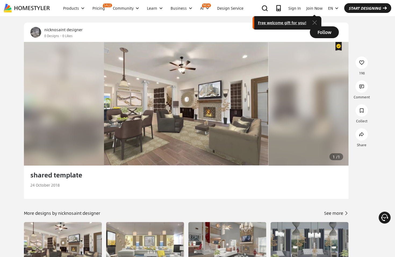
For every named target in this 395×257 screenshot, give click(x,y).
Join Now (314, 8)
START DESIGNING (365, 8)
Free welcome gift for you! (282, 22)
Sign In (294, 8)
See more (334, 213)
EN (330, 8)
